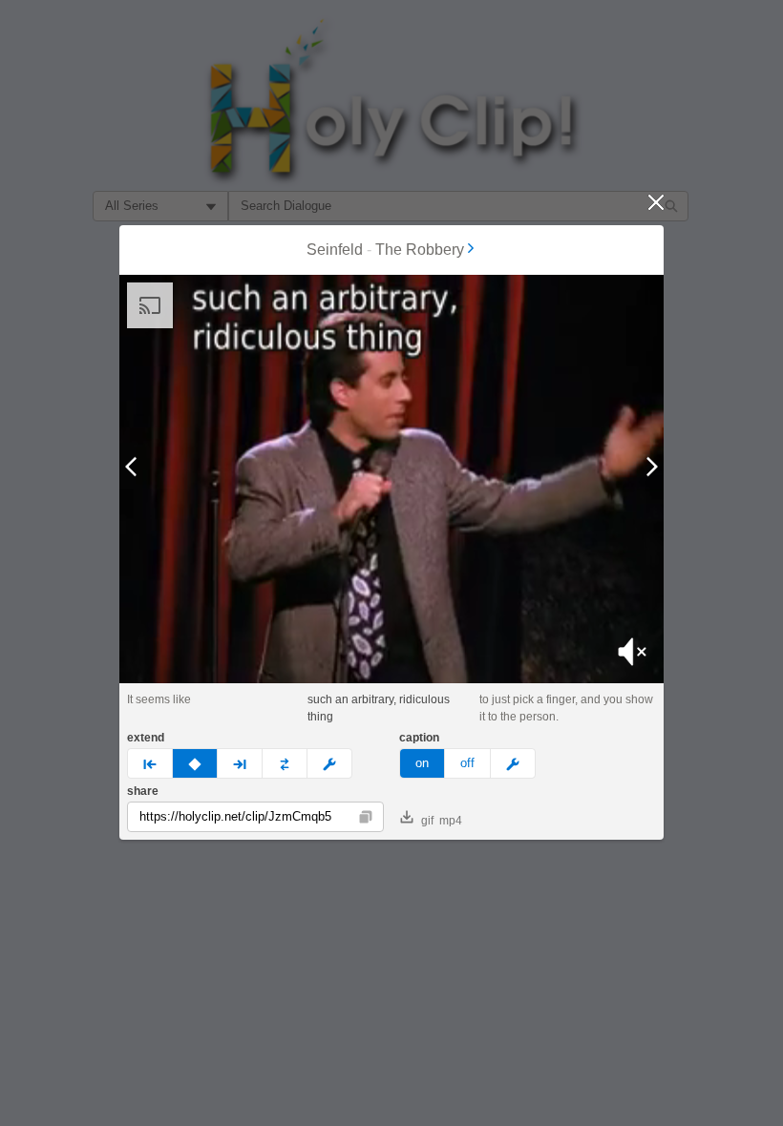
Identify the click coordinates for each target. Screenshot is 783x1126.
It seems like (159, 699)
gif (427, 820)
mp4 (450, 820)
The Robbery (419, 249)
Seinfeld (335, 249)
